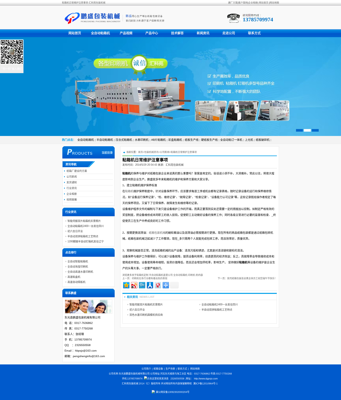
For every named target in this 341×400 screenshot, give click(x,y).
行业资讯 (72, 188)
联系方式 (254, 33)
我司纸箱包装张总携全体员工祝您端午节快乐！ (252, 278)
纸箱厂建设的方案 (77, 170)
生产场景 (170, 368)
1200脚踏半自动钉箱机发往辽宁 (85, 241)
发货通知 (72, 182)
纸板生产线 (192, 139)
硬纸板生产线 (209, 139)
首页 (140, 152)
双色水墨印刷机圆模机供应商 (146, 314)
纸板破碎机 (263, 139)
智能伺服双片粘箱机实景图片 (146, 304)
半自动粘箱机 (104, 139)
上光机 (249, 139)
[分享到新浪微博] (134, 284)
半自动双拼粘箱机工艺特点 (216, 309)
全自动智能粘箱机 (77, 261)
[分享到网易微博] (157, 284)
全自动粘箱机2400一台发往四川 (219, 304)
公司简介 (146, 368)
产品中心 (151, 33)
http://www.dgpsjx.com (206, 378)
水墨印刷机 (142, 139)
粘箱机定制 (142, 275)
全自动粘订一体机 (231, 139)
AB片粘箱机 (158, 139)
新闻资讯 (203, 33)
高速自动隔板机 (76, 281)
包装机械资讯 (151, 152)
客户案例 (243, 2)
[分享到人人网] (149, 284)
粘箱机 (129, 191)
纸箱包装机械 (157, 232)
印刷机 (191, 275)
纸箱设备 (158, 368)
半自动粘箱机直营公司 (161, 275)
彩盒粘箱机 (175, 139)
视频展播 (72, 199)
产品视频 (126, 33)
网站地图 (274, 2)
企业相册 (253, 2)
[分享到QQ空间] (126, 284)
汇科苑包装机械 (175, 164)
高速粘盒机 (73, 276)
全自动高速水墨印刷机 (80, 271)
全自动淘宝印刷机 (77, 266)
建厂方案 (233, 2)
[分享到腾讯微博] (141, 284)
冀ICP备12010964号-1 (205, 383)
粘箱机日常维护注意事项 (184, 152)
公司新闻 (164, 152)
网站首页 (263, 2)
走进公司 (228, 33)
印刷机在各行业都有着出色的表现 (149, 278)
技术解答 (177, 33)
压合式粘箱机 (124, 139)
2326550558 (177, 378)
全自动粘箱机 (100, 33)
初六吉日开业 (137, 309)
